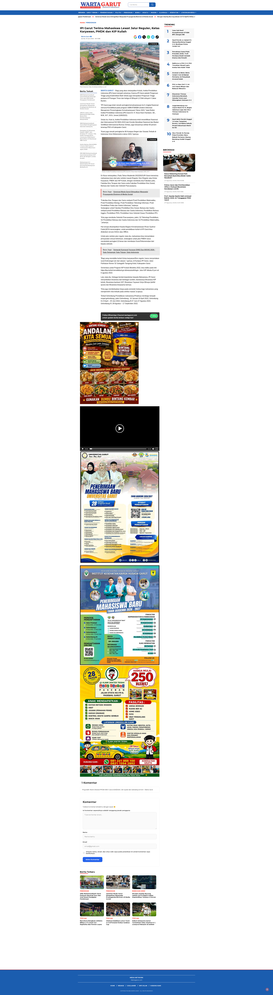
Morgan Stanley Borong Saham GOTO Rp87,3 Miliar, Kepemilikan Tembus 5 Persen (142, 16)
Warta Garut (85, 36)
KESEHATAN (174, 12)
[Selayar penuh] (157, 449)
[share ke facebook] (140, 38)
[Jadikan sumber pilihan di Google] (136, 38)
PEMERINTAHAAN (106, 12)
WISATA (145, 12)
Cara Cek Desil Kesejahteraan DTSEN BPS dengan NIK (180, 32)
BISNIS (137, 12)
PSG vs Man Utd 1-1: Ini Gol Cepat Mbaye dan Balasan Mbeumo (181, 86)
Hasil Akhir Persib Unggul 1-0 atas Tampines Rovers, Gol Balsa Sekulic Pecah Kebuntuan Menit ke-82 (182, 123)
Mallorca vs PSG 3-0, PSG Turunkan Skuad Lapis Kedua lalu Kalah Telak (182, 65)
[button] (119, 428)
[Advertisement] (64, 952)
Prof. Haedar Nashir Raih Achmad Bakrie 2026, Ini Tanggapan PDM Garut (177, 198)
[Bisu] (153, 449)
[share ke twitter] (144, 38)
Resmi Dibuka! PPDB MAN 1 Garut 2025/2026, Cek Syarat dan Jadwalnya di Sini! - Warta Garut (121, 789)
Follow (154, 316)
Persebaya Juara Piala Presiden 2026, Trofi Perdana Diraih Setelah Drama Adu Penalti (181, 55)
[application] (119, 428)
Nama (85, 832)
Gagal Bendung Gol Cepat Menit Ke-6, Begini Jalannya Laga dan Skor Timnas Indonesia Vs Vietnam (182, 110)
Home (112, 985)
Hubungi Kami (155, 985)
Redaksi (121, 985)
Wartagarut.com (136, 980)
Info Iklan (143, 985)
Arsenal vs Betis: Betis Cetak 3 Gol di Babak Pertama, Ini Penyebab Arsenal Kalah (181, 76)
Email (85, 842)
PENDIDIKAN (128, 12)
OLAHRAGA (163, 12)
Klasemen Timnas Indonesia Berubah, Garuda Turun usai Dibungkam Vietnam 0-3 (181, 97)
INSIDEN (153, 12)
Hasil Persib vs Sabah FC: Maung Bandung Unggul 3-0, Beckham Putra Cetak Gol (182, 43)
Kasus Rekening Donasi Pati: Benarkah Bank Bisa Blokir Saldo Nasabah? (177, 176)
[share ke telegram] (153, 38)
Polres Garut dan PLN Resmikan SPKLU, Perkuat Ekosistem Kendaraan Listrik (177, 187)
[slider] (118, 448)
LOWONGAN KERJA (188, 12)
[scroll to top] (263, 992)
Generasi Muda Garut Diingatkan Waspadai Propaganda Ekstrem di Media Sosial (80, 16)
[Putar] (83, 449)
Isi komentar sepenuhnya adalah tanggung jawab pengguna (106, 810)
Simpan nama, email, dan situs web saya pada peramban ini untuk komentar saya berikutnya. (118, 852)
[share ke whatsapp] (149, 38)
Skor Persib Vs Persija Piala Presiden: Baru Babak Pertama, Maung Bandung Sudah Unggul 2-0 (181, 137)
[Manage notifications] (267, 989)
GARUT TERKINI (91, 12)
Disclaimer (131, 985)
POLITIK (118, 12)
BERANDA (81, 12)
